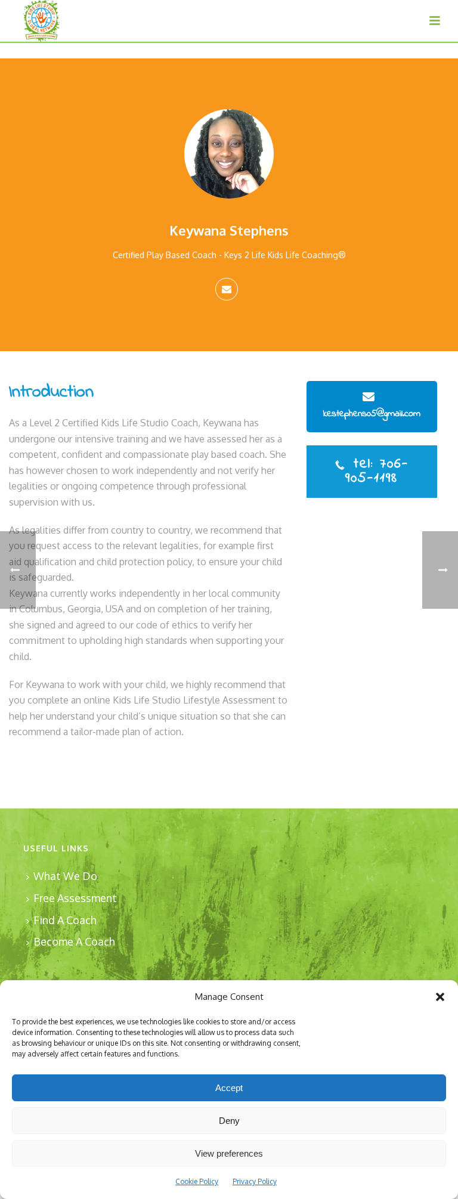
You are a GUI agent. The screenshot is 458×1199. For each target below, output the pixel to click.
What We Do (65, 875)
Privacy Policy (255, 1181)
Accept (229, 1088)
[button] (440, 997)
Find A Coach (65, 920)
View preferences (229, 1153)
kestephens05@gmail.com (371, 414)
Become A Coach (74, 941)
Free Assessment (75, 897)
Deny (229, 1121)
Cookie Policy (196, 1181)
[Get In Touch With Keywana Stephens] (226, 289)
